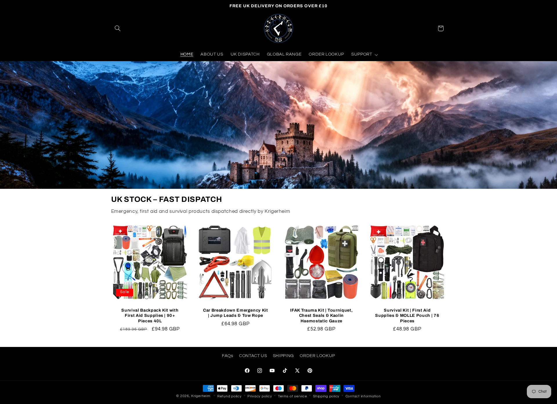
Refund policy (229, 396)
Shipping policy (326, 396)
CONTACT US (253, 355)
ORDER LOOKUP (317, 355)
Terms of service (292, 396)
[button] (117, 28)
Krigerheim (200, 396)
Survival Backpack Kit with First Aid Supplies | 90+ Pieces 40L (149, 315)
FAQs (227, 355)
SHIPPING (283, 355)
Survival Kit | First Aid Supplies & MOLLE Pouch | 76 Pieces (407, 315)
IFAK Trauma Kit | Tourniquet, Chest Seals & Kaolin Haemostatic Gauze (321, 315)
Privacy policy (259, 396)
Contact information (363, 396)
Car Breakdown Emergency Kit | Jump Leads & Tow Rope (235, 313)
